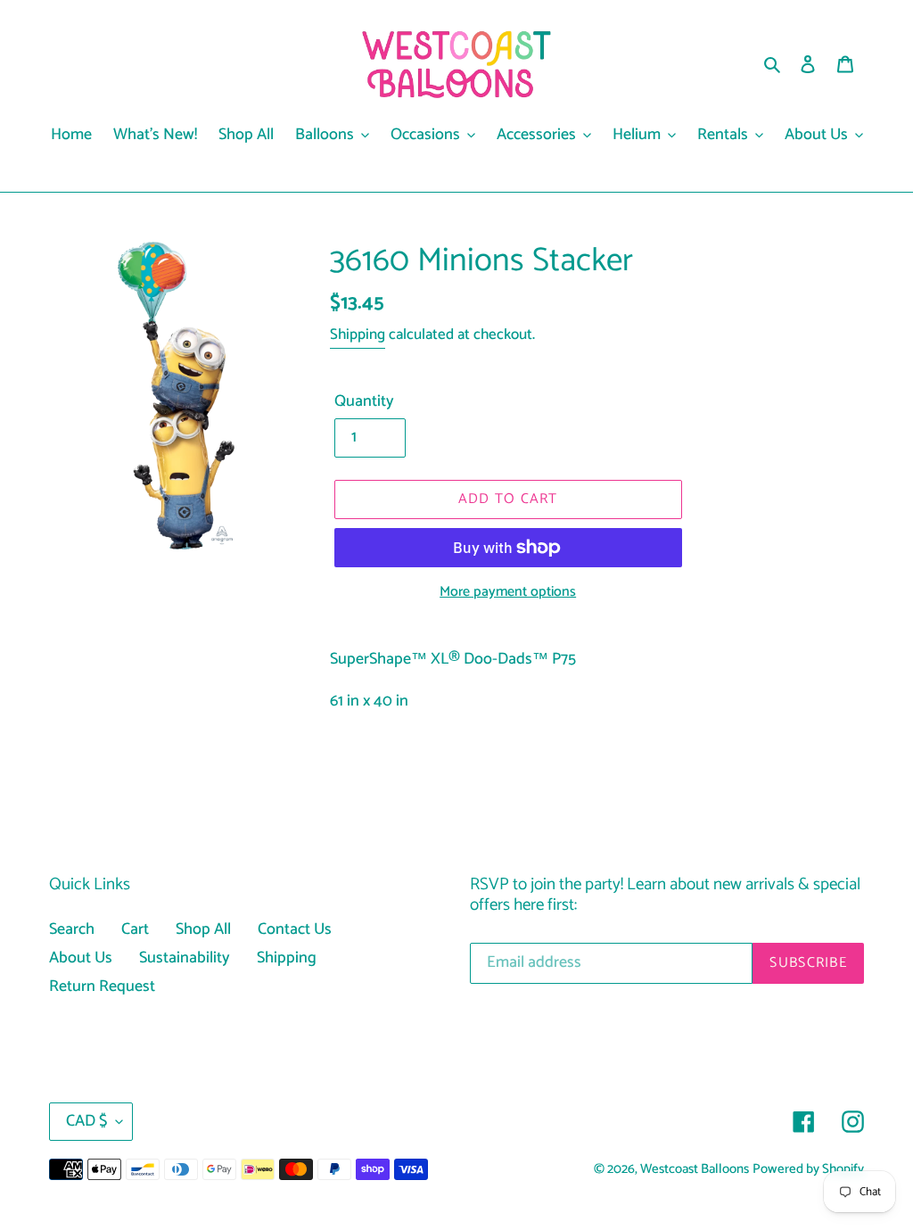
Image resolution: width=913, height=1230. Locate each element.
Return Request (102, 986)
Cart (135, 929)
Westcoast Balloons (694, 1169)
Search (72, 929)
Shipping (357, 334)
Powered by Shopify (808, 1169)
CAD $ (86, 1121)
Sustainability (184, 958)
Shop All (203, 929)
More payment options (508, 592)
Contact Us (295, 929)
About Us (80, 958)
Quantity (364, 402)
